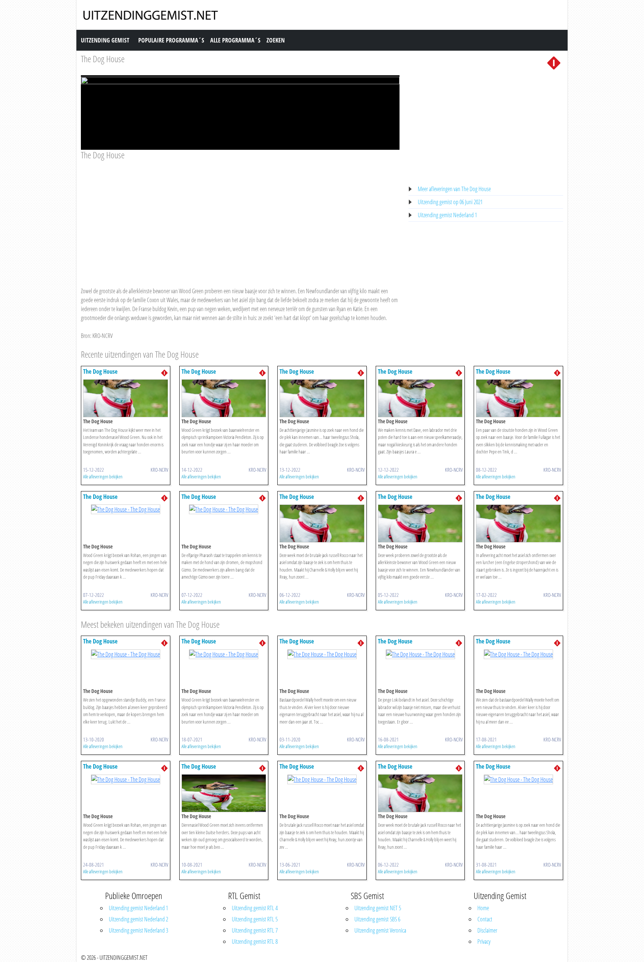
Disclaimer (487, 930)
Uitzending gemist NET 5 (377, 908)
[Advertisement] (240, 216)
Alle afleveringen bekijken (103, 476)
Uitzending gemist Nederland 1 (447, 215)
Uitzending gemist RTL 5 (255, 919)
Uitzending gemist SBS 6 (377, 919)
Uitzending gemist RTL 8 (255, 941)
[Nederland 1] (553, 62)
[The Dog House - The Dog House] (125, 397)
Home (483, 908)
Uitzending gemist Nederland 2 (138, 919)
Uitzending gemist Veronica (380, 930)
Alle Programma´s (235, 40)
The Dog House (102, 59)
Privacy (483, 941)
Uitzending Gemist (105, 40)
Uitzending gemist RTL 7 (255, 930)
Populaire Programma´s (171, 40)
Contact (484, 919)
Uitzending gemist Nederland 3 (138, 930)
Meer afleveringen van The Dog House (454, 189)
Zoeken (275, 40)
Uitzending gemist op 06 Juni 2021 (450, 202)
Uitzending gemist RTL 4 (255, 908)
